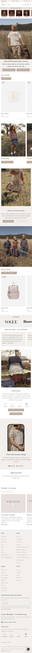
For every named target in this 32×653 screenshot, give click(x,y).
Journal (18, 536)
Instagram (19, 572)
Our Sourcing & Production (23, 557)
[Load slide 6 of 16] (21, 119)
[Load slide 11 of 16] (26, 119)
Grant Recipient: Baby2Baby (8, 515)
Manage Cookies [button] (10, 646)
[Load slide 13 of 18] (26, 348)
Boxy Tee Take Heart (5, 113)
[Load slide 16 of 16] (30, 119)
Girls (19, 17)
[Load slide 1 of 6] (26, 166)
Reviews (18, 569)
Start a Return (4, 577)
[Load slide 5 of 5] (30, 326)
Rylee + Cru (7, 650)
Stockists (19, 544)
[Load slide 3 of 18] (17, 348)
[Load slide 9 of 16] (24, 119)
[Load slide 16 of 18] (28, 348)
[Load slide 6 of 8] (28, 313)
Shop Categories (5, 554)
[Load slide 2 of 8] (25, 313)
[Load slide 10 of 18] (23, 348)
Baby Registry (20, 560)
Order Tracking (4, 575)
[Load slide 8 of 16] (23, 119)
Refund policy (17, 646)
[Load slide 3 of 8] (26, 313)
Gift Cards (3, 536)
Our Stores (19, 541)
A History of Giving (21, 552)
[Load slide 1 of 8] (24, 313)
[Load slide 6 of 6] (30, 166)
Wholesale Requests (21, 549)
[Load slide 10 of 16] (25, 119)
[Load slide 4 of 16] (19, 119)
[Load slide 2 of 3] (29, 527)
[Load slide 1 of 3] (28, 527)
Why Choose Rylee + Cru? (23, 547)
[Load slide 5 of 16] (20, 119)
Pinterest (19, 580)
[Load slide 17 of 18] (29, 348)
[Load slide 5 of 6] (29, 166)
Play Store (13, 622)
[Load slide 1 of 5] (27, 326)
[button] (30, 4)
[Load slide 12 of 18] (25, 348)
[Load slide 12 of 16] (27, 119)
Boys (26, 17)
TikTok (18, 575)
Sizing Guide (4, 588)
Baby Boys (12, 17)
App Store (5, 622)
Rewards (3, 585)
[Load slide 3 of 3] (30, 527)
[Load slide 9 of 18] (22, 348)
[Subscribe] (29, 603)
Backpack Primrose (4, 308)
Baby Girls (4, 17)
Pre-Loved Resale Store (6, 557)
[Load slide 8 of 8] (30, 313)
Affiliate (3, 580)
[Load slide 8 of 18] (21, 348)
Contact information (19, 648)
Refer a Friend (4, 582)
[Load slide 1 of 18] (15, 348)
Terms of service (4, 648)
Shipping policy (11, 648)
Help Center (4, 569)
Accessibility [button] (3, 646)
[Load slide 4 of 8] (27, 313)
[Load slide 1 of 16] (17, 119)
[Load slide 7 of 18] (20, 348)
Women (3, 552)
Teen (2, 549)
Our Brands (19, 539)
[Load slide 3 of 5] (28, 326)
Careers (18, 562)
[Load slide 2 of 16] (18, 119)
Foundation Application (22, 554)
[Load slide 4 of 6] (28, 166)
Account (3, 572)
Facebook (19, 577)
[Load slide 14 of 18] (27, 348)
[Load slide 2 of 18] (16, 348)
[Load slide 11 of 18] (24, 348)
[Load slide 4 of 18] (18, 348)
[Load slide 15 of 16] (29, 119)
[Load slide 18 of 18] (30, 348)
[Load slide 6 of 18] (19, 348)
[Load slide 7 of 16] (22, 119)
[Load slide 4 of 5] (29, 326)
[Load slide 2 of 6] (27, 166)
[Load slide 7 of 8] (29, 313)
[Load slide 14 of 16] (28, 119)
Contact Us (4, 590)
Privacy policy (23, 646)
